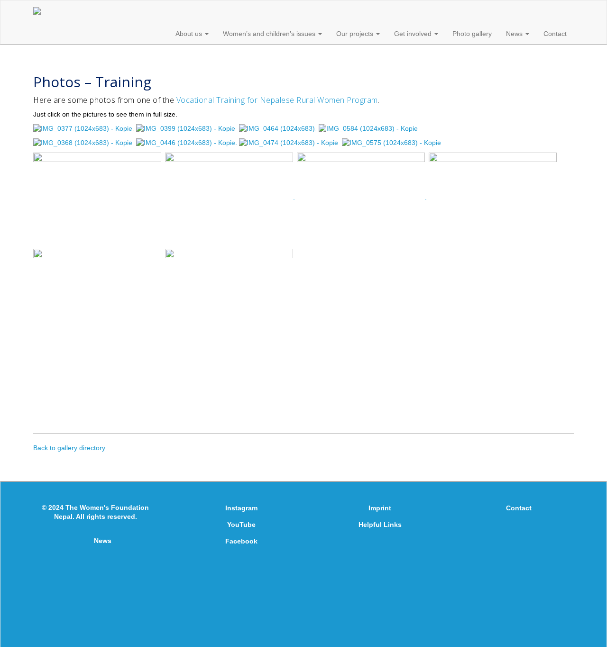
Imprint (379, 508)
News (515, 33)
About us (189, 33)
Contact (555, 33)
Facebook (241, 541)
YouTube (241, 524)
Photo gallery (472, 33)
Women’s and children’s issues (270, 33)
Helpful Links (380, 524)
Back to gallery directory (69, 448)
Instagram (241, 508)
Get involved (413, 33)
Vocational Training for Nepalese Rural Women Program (277, 100)
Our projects (355, 33)
